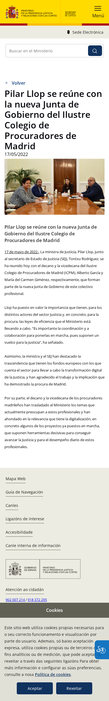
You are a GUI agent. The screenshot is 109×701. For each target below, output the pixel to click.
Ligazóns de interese (25, 518)
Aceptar (35, 688)
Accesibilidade (19, 532)
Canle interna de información (33, 545)
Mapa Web (16, 478)
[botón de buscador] (95, 50)
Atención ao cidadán (25, 589)
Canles (12, 505)
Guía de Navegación (24, 492)
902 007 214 (16, 599)
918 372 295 (37, 599)
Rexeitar (74, 688)
